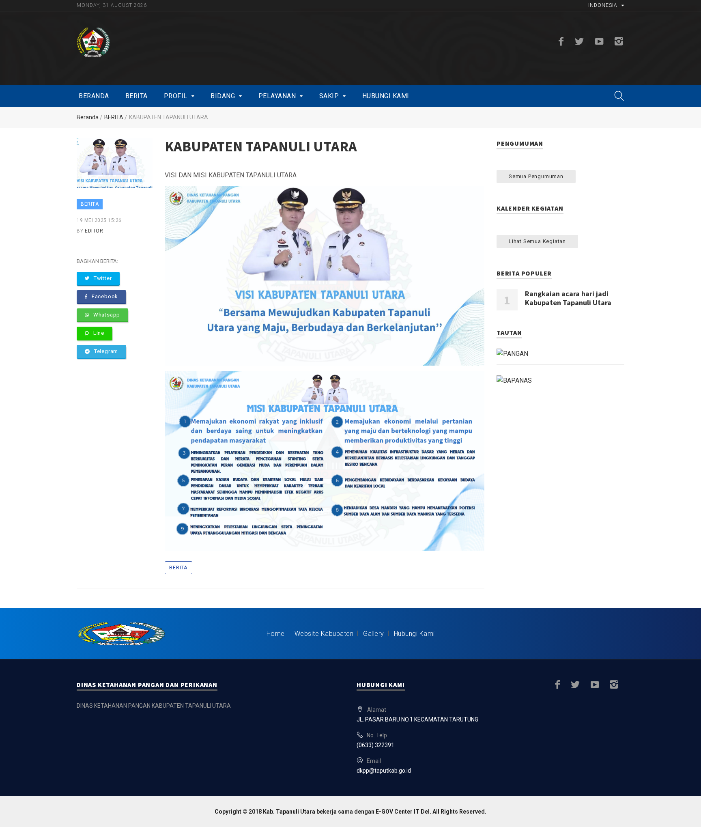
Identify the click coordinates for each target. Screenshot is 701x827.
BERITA (113, 117)
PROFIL (175, 96)
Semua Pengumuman (536, 176)
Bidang (223, 96)
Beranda (94, 96)
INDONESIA (602, 5)
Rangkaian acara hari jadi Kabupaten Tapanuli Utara (568, 298)
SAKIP (329, 96)
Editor (94, 231)
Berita (136, 96)
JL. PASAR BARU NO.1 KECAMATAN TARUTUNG (417, 719)
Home (276, 633)
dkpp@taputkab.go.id (384, 770)
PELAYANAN (277, 96)
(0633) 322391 (375, 745)
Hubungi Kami (385, 96)
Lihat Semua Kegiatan (537, 241)
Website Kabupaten (324, 633)
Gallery (373, 633)
